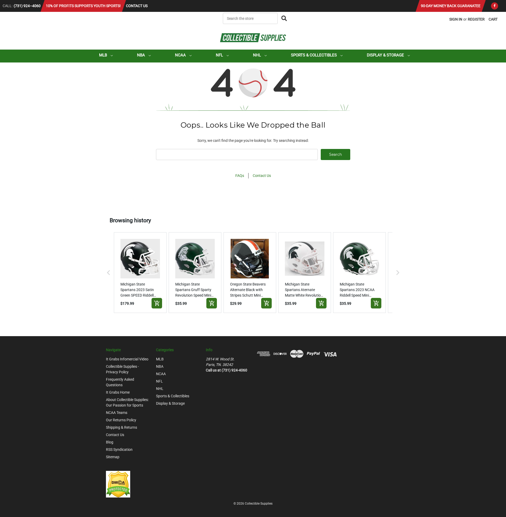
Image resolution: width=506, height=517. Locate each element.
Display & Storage (386, 55)
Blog (109, 442)
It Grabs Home (118, 392)
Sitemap (112, 457)
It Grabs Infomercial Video (127, 359)
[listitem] (140, 272)
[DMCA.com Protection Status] (118, 484)
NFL (220, 55)
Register (476, 19)
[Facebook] (494, 5)
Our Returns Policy (121, 420)
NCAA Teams (116, 412)
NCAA (181, 55)
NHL (257, 55)
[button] (108, 272)
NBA (141, 55)
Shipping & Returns (121, 427)
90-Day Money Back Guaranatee (450, 6)
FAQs (239, 175)
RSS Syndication (119, 449)
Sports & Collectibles (314, 55)
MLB (103, 55)
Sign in (455, 19)
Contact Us (137, 6)
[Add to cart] (157, 303)
